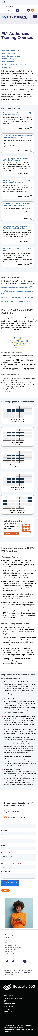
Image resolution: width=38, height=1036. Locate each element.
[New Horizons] (14, 16)
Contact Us (8, 937)
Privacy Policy (16, 972)
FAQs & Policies (9, 943)
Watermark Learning (11, 1012)
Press (6, 940)
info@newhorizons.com (12, 954)
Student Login (9, 935)
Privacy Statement (9, 1029)
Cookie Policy (27, 972)
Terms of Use (8, 974)
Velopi (7, 1001)
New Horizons (9, 995)
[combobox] (10, 10)
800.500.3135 (9, 6)
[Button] (35, 16)
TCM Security (9, 1006)
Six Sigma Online (10, 1003)
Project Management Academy (14, 998)
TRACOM (8, 1009)
